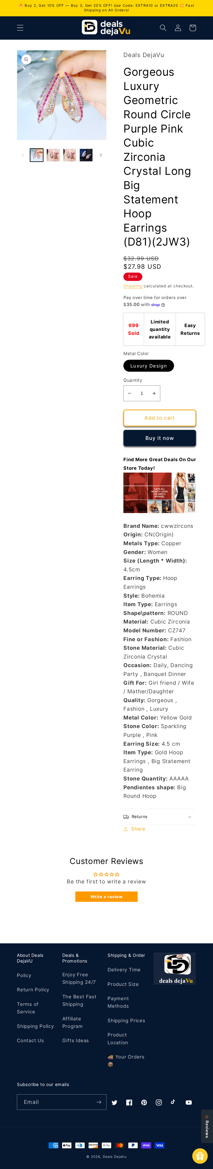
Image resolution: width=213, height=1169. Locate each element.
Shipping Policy (35, 1026)
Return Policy (33, 989)
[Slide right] (100, 155)
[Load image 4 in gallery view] (86, 155)
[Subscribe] (98, 1102)
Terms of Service (28, 1007)
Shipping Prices (126, 1020)
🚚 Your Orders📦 (126, 1060)
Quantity (132, 380)
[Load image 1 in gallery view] (36, 155)
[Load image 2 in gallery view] (53, 155)
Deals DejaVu (115, 1156)
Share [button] (138, 829)
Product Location (118, 1038)
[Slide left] (22, 155)
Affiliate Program (72, 1022)
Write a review (106, 896)
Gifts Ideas (75, 1040)
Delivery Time (124, 969)
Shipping (132, 285)
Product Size (123, 984)
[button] (20, 27)
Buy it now (159, 438)
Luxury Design (148, 366)
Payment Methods (118, 1002)
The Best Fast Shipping (79, 1000)
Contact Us (30, 1040)
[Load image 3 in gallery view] (69, 155)
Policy (24, 975)
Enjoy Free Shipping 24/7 (79, 978)
